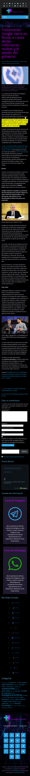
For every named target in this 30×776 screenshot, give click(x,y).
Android (24, 683)
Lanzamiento (10, 697)
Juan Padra (14, 771)
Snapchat (25, 152)
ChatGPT (22, 685)
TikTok (15, 706)
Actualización (12, 683)
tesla (12, 706)
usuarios (23, 706)
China (3, 687)
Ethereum (18, 691)
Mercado (17, 697)
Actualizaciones (5, 682)
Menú (5, 17)
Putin (11, 63)
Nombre (5, 424)
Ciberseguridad (9, 687)
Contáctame (23, 725)
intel (13, 693)
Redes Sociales (12, 701)
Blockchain (16, 685)
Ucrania (17, 63)
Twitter (18, 152)
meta (21, 697)
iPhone (5, 697)
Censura (3, 63)
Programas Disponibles (10, 725)
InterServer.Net (20, 772)
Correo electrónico (8, 428)
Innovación (7, 693)
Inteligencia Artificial (12, 695)
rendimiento (5, 704)
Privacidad (5, 701)
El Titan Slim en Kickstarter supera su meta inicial (15, 395)
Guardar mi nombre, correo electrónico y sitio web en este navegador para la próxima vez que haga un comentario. (14, 441)
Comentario (6, 410)
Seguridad (17, 703)
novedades (12, 699)
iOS (2, 697)
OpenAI (22, 699)
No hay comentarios (14, 62)
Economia (17, 689)
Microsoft (5, 699)
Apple (4, 685)
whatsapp (4, 708)
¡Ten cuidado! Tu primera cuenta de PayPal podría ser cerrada (13, 390)
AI (17, 683)
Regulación (20, 701)
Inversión (25, 695)
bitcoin (10, 685)
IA (2, 693)
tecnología (6, 706)
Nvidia (17, 699)
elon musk (6, 691)
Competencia (17, 687)
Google (21, 62)
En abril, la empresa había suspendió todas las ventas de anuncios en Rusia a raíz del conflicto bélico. (15, 148)
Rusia (14, 63)
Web (3, 432)
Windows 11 (9, 708)
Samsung (11, 703)
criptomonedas (8, 689)
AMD (19, 683)
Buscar (4, 448)
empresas (12, 691)
